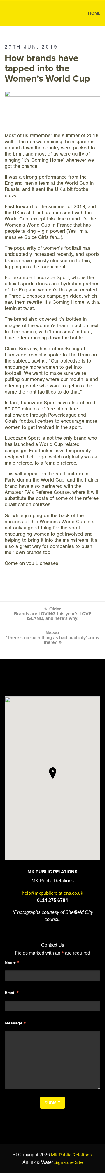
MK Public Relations (28, 13)
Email (12, 993)
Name (12, 962)
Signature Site (68, 1162)
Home (94, 13)
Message (15, 1023)
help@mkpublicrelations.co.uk (52, 893)
